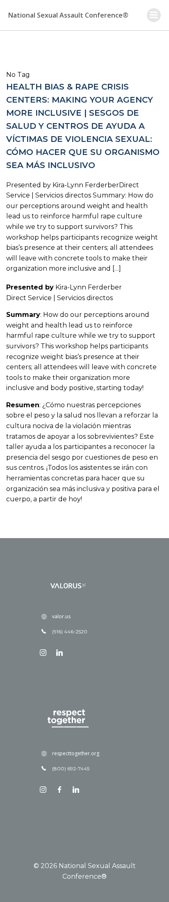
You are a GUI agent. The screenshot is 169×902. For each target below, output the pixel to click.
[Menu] (154, 15)
